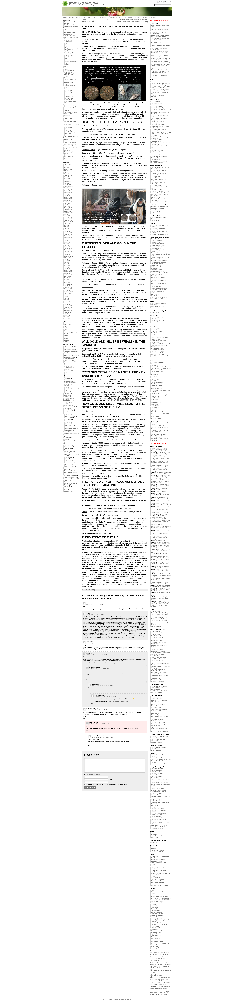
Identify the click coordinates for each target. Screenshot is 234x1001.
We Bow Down (155, 415)
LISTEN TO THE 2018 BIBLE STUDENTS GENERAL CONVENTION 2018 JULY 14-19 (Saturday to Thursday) (132, 20)
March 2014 (67, 247)
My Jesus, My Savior (156, 213)
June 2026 (67, 166)
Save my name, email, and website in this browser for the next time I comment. (107, 784)
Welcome (66, 341)
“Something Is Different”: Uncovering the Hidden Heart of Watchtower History (160, 29)
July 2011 (66, 295)
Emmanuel (154, 376)
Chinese (153, 251)
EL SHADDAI (154, 374)
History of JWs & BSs (70, 79)
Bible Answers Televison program (160, 326)
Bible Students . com (156, 111)
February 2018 (68, 208)
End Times (68, 130)
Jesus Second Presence (70, 107)
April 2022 (66, 177)
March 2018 (67, 206)
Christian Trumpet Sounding (158, 124)
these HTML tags (95, 774)
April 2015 (66, 228)
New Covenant (68, 113)
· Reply (101, 604)
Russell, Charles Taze (70, 142)
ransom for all (160, 982)
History (169, 964)
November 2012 (68, 271)
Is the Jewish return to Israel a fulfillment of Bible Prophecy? (160, 571)
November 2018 (68, 198)
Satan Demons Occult (70, 145)
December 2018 (68, 197)
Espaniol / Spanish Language (159, 260)
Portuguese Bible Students (158, 277)
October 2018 (67, 200)
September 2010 (68, 310)
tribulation (152, 988)
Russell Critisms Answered (158, 150)
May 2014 (66, 243)
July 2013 (66, 259)
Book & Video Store (69, 35)
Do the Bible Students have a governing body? (159, 76)
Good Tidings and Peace (157, 384)
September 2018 (68, 201)
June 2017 (67, 215)
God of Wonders (155, 381)
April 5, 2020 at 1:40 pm (92, 604)
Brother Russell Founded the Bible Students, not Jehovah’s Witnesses (160, 522)
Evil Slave (67, 93)
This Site (66, 153)
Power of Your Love (156, 405)
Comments (168, 2)
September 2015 (68, 222)
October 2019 (67, 191)
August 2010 (67, 312)
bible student (159, 954)
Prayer (67, 63)
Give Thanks (154, 377)
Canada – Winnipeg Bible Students (160, 250)
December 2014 (68, 233)
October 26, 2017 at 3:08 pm (94, 643)
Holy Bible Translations (157, 322)
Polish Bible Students (157, 274)
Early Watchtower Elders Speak (159, 85)
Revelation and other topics (158, 352)
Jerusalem (161, 977)
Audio (65, 29)
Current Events (69, 127)
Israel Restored (155, 342)
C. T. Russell (68, 90)
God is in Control (155, 379)
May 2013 (66, 262)
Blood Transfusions (70, 88)
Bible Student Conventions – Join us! (161, 109)
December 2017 (68, 209)
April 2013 (66, 264)
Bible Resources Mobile (157, 317)
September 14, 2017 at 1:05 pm (100, 737)
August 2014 (67, 239)
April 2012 (66, 281)
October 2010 (67, 309)
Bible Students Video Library (158, 333)
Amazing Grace (155, 363)
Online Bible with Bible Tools (158, 139)
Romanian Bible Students (158, 279)
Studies (66, 149)
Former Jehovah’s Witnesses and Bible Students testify (160, 38)
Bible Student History (69, 32)
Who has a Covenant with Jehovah (160, 202)
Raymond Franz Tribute (157, 351)
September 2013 (68, 256)
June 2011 (67, 296)
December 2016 (68, 217)
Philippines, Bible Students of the (160, 272)
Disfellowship (68, 92)
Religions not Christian (70, 141)
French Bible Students (157, 263)
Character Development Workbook (160, 167)
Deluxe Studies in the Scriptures (159, 161)
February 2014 (68, 248)
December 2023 (68, 175)
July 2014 (66, 240)
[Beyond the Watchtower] (117, 11)
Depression (68, 45)
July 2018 (66, 205)
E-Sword (153, 319)
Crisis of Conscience (156, 169)
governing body (161, 964)
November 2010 (68, 307)
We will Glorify (155, 416)
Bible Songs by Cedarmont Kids (159, 206)
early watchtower (160, 962)
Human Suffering (68, 82)
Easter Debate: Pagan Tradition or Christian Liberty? (160, 49)
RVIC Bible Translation (157, 189)
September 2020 (68, 186)
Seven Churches (69, 135)
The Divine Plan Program (157, 354)
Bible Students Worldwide (158, 228)
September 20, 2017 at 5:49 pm (100, 685)
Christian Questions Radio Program (160, 83)
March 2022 (67, 178)
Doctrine (66, 69)
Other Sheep (67, 115)
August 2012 (67, 276)
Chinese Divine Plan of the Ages (159, 253)
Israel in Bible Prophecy (71, 132)
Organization (68, 99)
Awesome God (155, 365)
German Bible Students (157, 265)
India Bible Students (156, 269)
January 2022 (67, 180)
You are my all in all (156, 418)
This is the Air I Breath (157, 412)
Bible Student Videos (156, 331)
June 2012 (67, 278)
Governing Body (69, 96)
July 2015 (66, 225)
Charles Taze (161, 959)
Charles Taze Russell (159, 961)
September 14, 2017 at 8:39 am (94, 654)
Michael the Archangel (71, 106)
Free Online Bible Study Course (159, 129)
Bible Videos (154, 336)
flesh (168, 962)
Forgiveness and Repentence (69, 50)
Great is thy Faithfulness (157, 385)
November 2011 (68, 288)
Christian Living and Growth (71, 37)
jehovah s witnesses (157, 976)
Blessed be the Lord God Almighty (160, 367)
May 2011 (66, 298)
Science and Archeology (70, 147)
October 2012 (67, 273)
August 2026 (67, 164)
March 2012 (67, 282)
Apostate (67, 87)
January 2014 (67, 250)
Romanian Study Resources (158, 283)
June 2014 (67, 242)
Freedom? (67, 95)
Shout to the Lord (155, 409)
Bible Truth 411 (155, 334)
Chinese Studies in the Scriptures (160, 257)
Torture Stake (68, 102)
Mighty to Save (155, 404)
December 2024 (68, 169)
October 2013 (67, 254)
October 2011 (67, 290)
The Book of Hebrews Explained (159, 194)
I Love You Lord (155, 396)
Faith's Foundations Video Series (160, 337)
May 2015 (66, 226)
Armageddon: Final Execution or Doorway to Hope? (159, 33)
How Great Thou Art (156, 393)
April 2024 (66, 172)
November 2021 (68, 181)
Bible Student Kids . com (157, 208)
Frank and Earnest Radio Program (160, 89)
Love (66, 60)
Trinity (65, 158)
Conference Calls (68, 327)
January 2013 (67, 268)
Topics (66, 338)
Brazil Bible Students (156, 246)
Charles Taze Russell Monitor (159, 118)
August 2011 (67, 293)
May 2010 (66, 316)
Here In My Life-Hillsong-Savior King (160, 390)
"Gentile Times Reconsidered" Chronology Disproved (159, 157)
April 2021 (66, 183)
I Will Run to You (155, 398)
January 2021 (67, 184)
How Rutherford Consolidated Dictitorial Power (158, 175)
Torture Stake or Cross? (70, 156)
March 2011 (67, 301)
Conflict (67, 43)
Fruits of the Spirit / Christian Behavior (69, 53)
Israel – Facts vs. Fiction (157, 306)
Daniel (66, 129)
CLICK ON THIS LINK (122, 235)
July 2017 (66, 214)
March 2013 (67, 265)
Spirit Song (154, 410)
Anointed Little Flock (69, 22)
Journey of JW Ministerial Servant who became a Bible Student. (160, 36)
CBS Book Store (155, 159)
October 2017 (67, 211)
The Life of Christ (155, 196)
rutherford (164, 986)
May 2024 (66, 170)
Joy (66, 58)
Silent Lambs (154, 307)
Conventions (67, 67)
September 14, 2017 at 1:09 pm (97, 668)
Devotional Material (156, 220)
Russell (158, 984)
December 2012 (68, 270)
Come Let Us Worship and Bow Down (161, 368)
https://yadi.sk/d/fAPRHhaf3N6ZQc (118, 701)
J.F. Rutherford (69, 98)
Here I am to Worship (156, 388)
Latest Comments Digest (70, 332)
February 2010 (68, 318)
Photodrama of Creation (157, 349)
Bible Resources (155, 81)
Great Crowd (67, 78)
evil (166, 962)
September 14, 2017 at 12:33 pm (98, 723)
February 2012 (68, 284)
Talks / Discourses (156, 97)
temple (168, 986)
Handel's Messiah (155, 339)
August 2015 (67, 223)
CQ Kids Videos (155, 211)
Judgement (67, 109)
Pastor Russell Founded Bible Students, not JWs (159, 180)
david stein (152, 962)
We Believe (67, 340)
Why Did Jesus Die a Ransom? (159, 356)
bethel (167, 952)
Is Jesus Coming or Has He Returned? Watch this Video (161, 533)
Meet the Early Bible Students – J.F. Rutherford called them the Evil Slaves (160, 345)
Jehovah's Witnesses (69, 85)
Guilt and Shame (69, 55)
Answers (66, 23)
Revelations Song (155, 407)
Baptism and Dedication (70, 31)
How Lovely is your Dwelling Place (160, 395)
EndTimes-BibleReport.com (158, 127)
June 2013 (67, 261)
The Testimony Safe (69, 152)
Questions (67, 334)
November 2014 (68, 234)
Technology (67, 150)
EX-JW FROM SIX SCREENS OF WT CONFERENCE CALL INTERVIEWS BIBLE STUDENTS (69, 73)
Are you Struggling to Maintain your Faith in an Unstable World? (160, 594)
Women (67, 64)
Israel (65, 84)
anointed (155, 952)
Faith (66, 46)
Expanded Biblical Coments (158, 173)
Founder (152, 964)
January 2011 (67, 304)
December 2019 (68, 189)
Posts (160, 2)
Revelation (68, 133)
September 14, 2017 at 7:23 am (94, 710)
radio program (163, 981)
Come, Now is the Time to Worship (160, 370)
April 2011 (66, 299)
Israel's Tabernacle (156, 178)
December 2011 (68, 287)
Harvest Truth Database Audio (159, 91)
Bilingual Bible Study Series (158, 245)
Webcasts (67, 155)
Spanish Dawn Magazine (157, 291)
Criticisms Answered (70, 144)
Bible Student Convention (158, 330)
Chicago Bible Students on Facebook (161, 229)
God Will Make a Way (157, 382)
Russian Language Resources (159, 288)
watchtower (162, 988)
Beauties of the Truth (156, 103)
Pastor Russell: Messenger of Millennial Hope (159, 183)
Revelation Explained (156, 185)
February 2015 (68, 229)
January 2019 (67, 195)
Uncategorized (68, 159)
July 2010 (66, 313)
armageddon (161, 952)
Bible (151, 955)
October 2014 (67, 236)
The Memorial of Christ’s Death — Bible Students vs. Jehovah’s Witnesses (160, 53)
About (65, 323)
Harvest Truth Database (157, 131)
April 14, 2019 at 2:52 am (93, 614)
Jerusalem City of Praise (157, 401)
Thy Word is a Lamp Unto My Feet (160, 413)
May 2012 (66, 279)
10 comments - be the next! (102, 590)
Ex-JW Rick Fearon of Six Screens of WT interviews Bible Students (160, 87)
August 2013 (67, 257)
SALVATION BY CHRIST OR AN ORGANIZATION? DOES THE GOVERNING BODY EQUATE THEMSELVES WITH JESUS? (160, 603)
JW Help (66, 110)
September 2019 (68, 192)
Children (67, 38)
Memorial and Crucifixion (70, 112)
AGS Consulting (155, 101)
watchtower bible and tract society (157, 992)
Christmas (67, 66)
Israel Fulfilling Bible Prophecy (159, 340)
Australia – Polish (155, 242)
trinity (156, 988)
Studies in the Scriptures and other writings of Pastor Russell (160, 192)
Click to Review (155, 312)
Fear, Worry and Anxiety (71, 48)
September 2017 (68, 212)
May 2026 (66, 167)
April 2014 (66, 245)
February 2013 (68, 267)
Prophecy (66, 120)
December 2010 (68, 306)
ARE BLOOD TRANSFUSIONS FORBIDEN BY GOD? (159, 41)
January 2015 (67, 231)
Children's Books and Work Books (160, 209)
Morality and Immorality (71, 61)
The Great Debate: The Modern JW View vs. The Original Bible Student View (160, 45)
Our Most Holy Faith (156, 141)
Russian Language (156, 286)
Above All (153, 360)
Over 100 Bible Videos (157, 348)
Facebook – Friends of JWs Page (160, 234)
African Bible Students (157, 239)
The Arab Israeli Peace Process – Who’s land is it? (160, 457)
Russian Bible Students (157, 285)
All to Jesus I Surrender (157, 362)
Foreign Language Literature (158, 262)
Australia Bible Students (157, 243)
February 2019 (68, 194)
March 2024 (67, 173)
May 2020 (66, 187)
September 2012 (68, 275)
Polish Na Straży (155, 276)
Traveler (153, 452)
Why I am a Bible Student (160, 993)
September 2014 (68, 237)
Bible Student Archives (157, 106)
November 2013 (68, 253)
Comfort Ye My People (157, 371)
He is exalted (154, 387)
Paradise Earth (68, 118)
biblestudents (166, 957)
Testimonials (67, 337)
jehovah (153, 975)
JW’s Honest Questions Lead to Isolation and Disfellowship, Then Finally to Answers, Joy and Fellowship (160, 72)
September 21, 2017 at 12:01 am (103, 696)
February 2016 (68, 219)
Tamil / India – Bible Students (159, 295)
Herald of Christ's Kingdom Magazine (161, 132)
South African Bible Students (158, 289)
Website (111, 782)
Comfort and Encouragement (68, 41)
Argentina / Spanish (156, 240)
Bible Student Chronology (158, 108)
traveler (153, 545)
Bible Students (68, 34)
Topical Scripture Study (157, 197)
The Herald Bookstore (157, 162)
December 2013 (68, 251)
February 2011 (68, 302)
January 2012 (67, 285)
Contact (66, 329)
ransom (152, 982)
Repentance (167, 982)
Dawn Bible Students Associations (160, 126)
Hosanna (153, 391)
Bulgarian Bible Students (157, 248)
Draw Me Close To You (157, 373)
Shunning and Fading (70, 101)
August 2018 (67, 203)
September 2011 (68, 292)
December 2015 (68, 220)
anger (151, 952)
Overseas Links (68, 116)
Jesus (65, 104)
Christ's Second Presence (158, 121)
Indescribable (154, 399)
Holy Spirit (68, 57)
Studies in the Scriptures (157, 95)
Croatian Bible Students (157, 259)
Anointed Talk (67, 324)
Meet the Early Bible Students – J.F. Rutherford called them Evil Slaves (160, 59)
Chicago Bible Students (157, 120)
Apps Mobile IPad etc (70, 25)
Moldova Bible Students (157, 271)
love (153, 979)
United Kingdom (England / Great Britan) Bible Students (160, 298)
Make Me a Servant (156, 402)
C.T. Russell (153, 959)
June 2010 (67, 315)
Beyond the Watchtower (84, 2)
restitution (153, 984)
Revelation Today (155, 148)
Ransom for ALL (68, 139)
